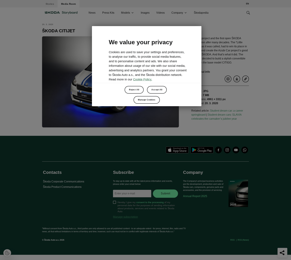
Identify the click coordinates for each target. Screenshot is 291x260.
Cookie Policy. (142, 79)
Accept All (156, 90)
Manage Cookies (146, 100)
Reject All (134, 90)
